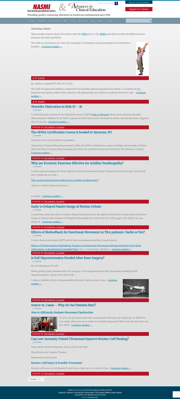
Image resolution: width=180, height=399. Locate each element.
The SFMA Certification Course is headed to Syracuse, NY (71, 132)
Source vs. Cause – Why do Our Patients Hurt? (63, 305)
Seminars (41, 20)
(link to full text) (100, 114)
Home (31, 20)
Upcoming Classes (54, 127)
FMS (84, 34)
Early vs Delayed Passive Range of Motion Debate (66, 206)
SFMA (103, 34)
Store (73, 20)
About (100, 20)
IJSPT (65, 20)
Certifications (54, 20)
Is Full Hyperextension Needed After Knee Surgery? (67, 258)
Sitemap (70, 392)
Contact (109, 20)
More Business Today (93, 397)
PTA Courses (100, 392)
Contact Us (62, 392)
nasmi (41, 78)
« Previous (33, 379)
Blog (93, 20)
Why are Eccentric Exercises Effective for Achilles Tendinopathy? (77, 163)
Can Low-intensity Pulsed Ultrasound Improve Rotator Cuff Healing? (80, 339)
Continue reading (51, 46)
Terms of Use (78, 392)
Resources (83, 20)
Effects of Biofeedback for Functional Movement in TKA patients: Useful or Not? (88, 232)
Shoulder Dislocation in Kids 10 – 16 (56, 106)
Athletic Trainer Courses (113, 392)
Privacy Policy (89, 392)
